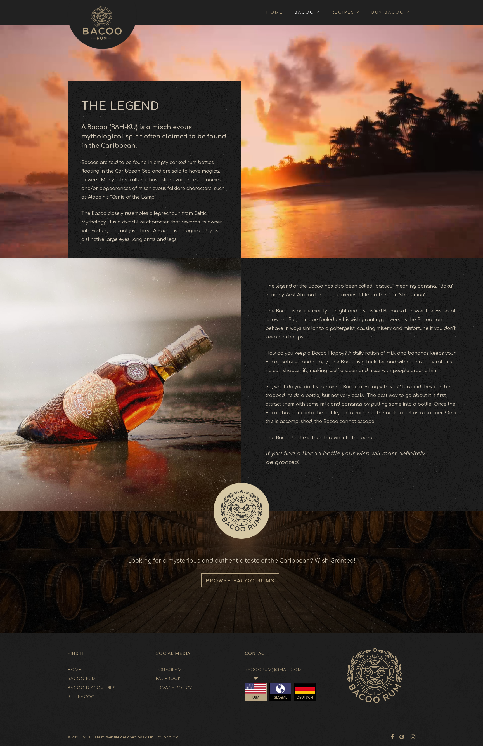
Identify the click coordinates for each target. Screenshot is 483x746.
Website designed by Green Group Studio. (142, 737)
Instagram (169, 670)
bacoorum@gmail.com (273, 670)
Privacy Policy (174, 688)
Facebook (168, 679)
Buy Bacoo (81, 697)
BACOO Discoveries (92, 688)
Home (75, 670)
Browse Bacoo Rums (240, 580)
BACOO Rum (82, 679)
